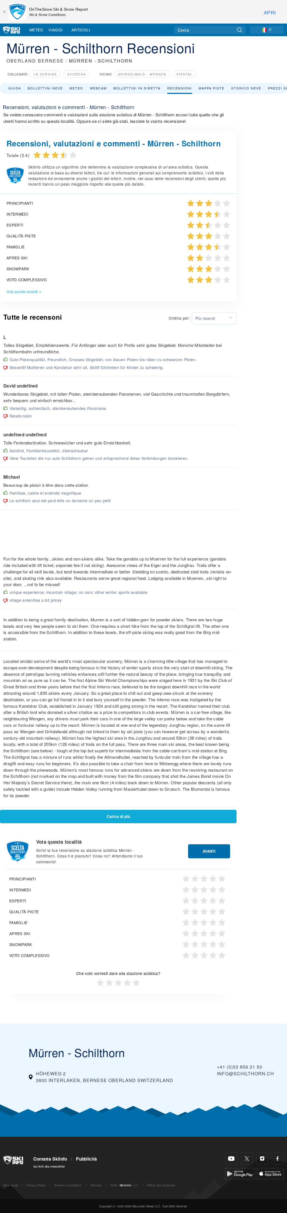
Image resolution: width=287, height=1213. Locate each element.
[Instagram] (262, 1158)
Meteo (36, 30)
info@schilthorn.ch (245, 1073)
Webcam (98, 88)
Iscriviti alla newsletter (49, 1166)
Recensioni (179, 88)
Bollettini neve (45, 88)
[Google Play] (240, 1173)
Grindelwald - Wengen (142, 74)
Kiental (185, 74)
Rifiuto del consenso (161, 1185)
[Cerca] (239, 30)
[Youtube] (231, 1158)
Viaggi (55, 30)
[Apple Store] (270, 1173)
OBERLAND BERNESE (35, 60)
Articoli (80, 30)
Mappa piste (211, 88)
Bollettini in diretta (137, 88)
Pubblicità (86, 1159)
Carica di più (118, 816)
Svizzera (76, 74)
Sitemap (95, 1185)
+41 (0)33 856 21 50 (239, 1067)
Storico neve (246, 88)
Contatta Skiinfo (50, 1159)
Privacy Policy (36, 1185)
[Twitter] (247, 1158)
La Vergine (45, 74)
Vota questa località (22, 291)
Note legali (10, 1185)
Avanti (209, 851)
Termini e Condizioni (68, 1185)
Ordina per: (179, 318)
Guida (14, 88)
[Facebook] (278, 1158)
